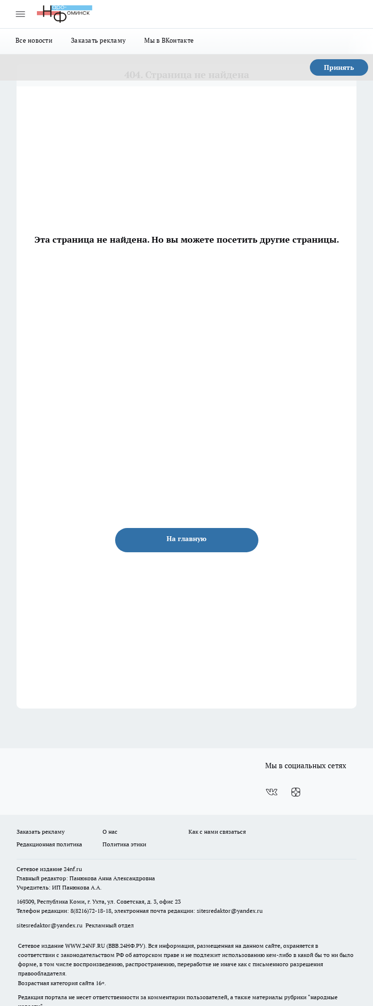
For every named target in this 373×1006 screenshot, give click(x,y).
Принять (339, 67)
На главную (186, 538)
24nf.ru (73, 869)
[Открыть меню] (20, 14)
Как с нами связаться (217, 831)
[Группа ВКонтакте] (271, 792)
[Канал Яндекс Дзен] (296, 792)
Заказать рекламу (98, 40)
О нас (110, 831)
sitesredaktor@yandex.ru (230, 910)
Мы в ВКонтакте (169, 40)
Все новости (34, 40)
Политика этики (124, 844)
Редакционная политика (49, 844)
